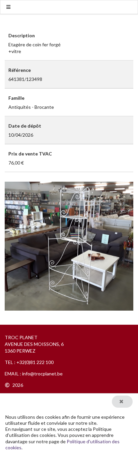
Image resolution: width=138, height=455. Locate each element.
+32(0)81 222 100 (35, 362)
